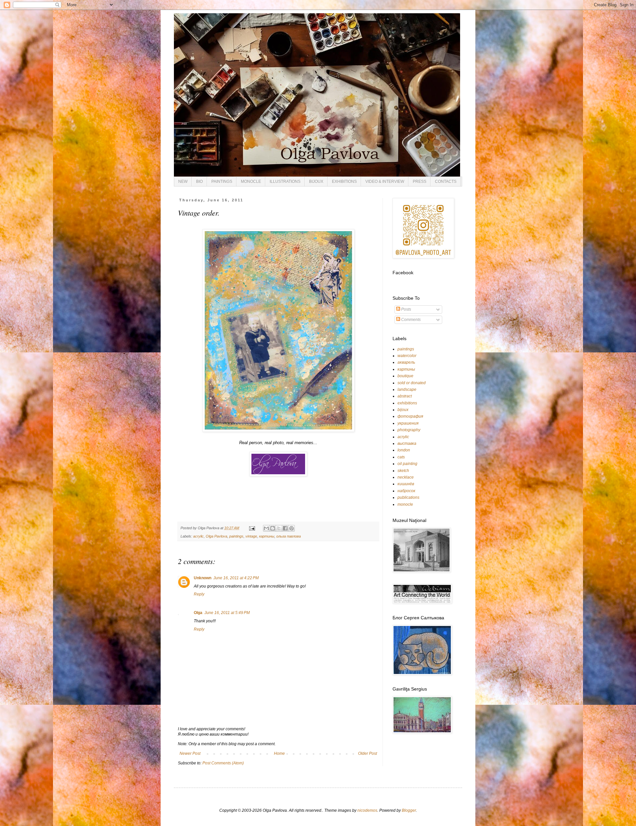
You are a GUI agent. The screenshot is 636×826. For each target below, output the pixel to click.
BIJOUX (316, 181)
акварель (406, 362)
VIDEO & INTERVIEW (384, 181)
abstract (405, 396)
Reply (199, 594)
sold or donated (412, 383)
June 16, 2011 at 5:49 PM (227, 612)
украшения (408, 423)
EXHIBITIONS (344, 181)
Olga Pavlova (216, 536)
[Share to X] (279, 528)
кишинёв (406, 484)
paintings (236, 536)
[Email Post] (251, 528)
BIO (199, 181)
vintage (251, 536)
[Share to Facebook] (285, 528)
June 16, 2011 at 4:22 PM (236, 578)
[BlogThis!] (272, 528)
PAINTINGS (221, 181)
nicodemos (367, 810)
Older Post (367, 753)
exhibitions (407, 403)
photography (409, 430)
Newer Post (190, 753)
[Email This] (266, 528)
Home (279, 753)
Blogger (409, 810)
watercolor (407, 355)
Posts (405, 309)
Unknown (202, 578)
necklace (406, 477)
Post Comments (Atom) (223, 763)
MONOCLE (251, 181)
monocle (405, 504)
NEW (182, 181)
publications (408, 497)
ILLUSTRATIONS (285, 181)
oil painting (407, 463)
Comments (410, 319)
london (404, 450)
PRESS (419, 181)
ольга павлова (288, 536)
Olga (198, 612)
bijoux (403, 409)
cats (401, 457)
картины (266, 536)
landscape (407, 389)
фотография (410, 416)
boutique (405, 376)
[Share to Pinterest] (291, 528)
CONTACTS (445, 181)
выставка (407, 443)
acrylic (198, 536)
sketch (403, 470)
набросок (406, 491)
